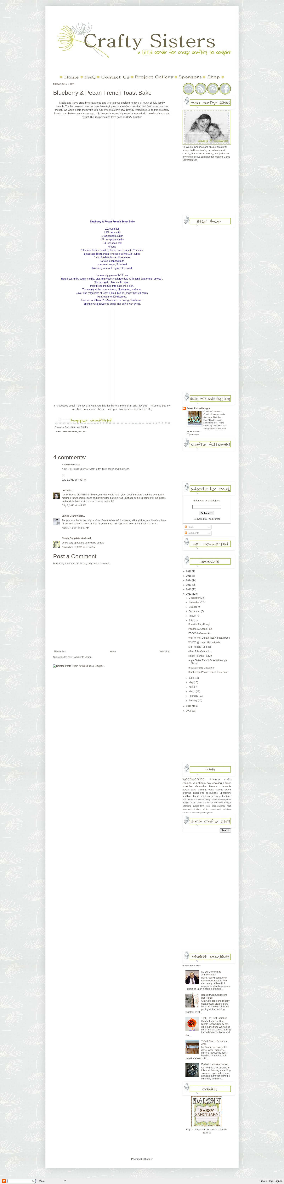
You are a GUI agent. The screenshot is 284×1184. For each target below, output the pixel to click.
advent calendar (205, 802)
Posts (190, 527)
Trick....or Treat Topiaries (214, 1018)
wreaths (187, 786)
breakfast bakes (69, 431)
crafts (227, 779)
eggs (211, 789)
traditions (187, 796)
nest (229, 806)
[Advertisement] (212, 189)
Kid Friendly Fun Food (200, 647)
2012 (189, 589)
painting (202, 789)
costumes (187, 812)
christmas (214, 779)
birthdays (227, 809)
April (191, 687)
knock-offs (198, 793)
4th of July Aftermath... (199, 651)
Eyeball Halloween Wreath (215, 1064)
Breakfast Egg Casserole (201, 667)
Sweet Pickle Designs (198, 408)
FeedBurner (213, 519)
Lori (64, 490)
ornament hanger (222, 802)
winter (206, 809)
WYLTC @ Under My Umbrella (204, 642)
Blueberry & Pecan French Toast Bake (102, 93)
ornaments (225, 786)
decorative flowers (206, 786)
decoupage (212, 793)
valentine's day (202, 782)
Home (113, 651)
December (194, 598)
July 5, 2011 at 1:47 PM (74, 505)
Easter (227, 782)
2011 (189, 593)
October (193, 607)
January (193, 700)
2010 (189, 706)
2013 (189, 585)
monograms (207, 812)
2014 (189, 580)
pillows (186, 799)
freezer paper (224, 799)
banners (197, 796)
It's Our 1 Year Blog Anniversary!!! (211, 973)
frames (214, 799)
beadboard (216, 809)
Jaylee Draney (70, 516)
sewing (219, 789)
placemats (187, 809)
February (194, 696)
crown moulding (203, 799)
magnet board (189, 802)
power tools (189, 789)
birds (192, 799)
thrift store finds (208, 806)
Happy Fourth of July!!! (200, 656)
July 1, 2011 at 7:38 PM (74, 479)
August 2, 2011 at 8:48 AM (75, 528)
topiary (197, 809)
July (191, 620)
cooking (217, 782)
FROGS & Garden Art (199, 633)
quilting (196, 806)
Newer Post (60, 651)
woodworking (194, 779)
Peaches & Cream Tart (200, 629)
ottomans (187, 806)
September (195, 611)
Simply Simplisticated (74, 538)
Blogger (148, 1159)
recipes (81, 431)
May (191, 682)
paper (218, 796)
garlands (221, 806)
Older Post (164, 651)
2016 (189, 571)
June (192, 678)
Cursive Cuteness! (212, 411)
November (194, 602)
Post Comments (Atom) (79, 657)
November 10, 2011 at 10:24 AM (78, 547)
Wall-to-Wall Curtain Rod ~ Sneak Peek (209, 637)
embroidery (197, 812)
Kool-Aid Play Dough (199, 624)
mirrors (210, 796)
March (192, 691)
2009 (189, 710)
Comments (193, 533)
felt (204, 796)
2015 (189, 576)
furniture (226, 796)
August (193, 615)
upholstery (225, 793)
